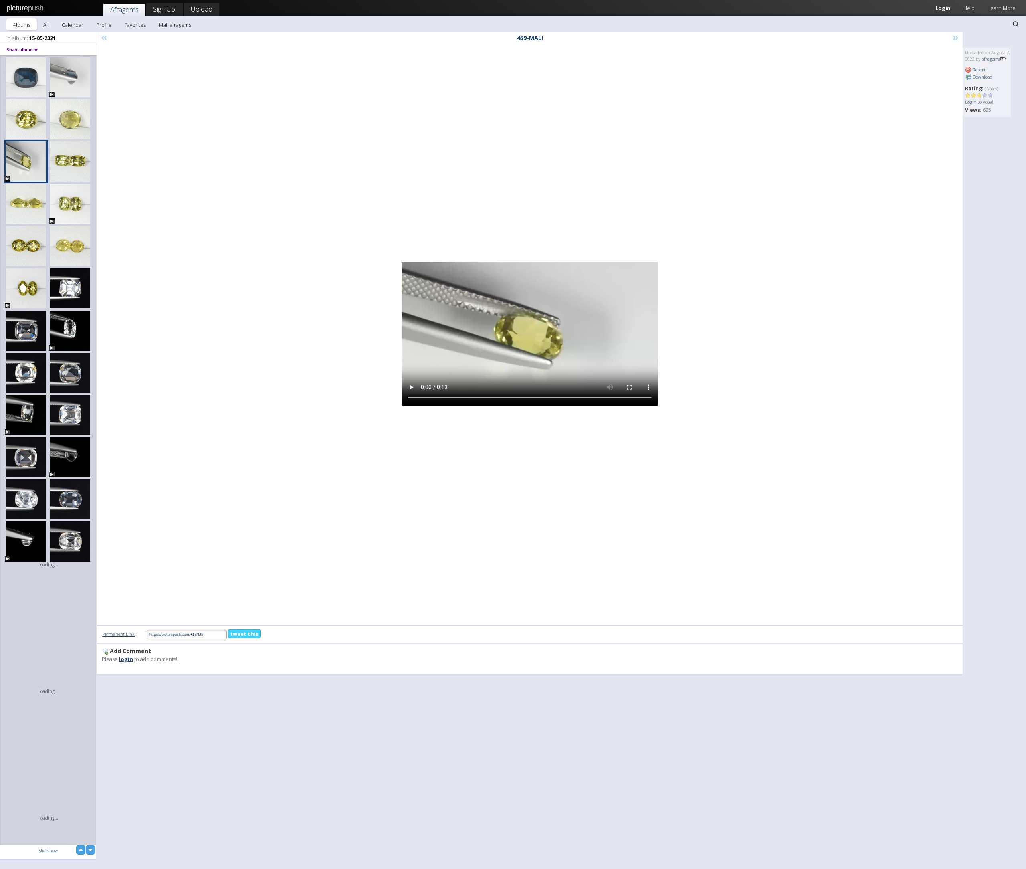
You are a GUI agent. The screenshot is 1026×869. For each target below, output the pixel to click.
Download (981, 77)
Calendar (72, 24)
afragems (991, 59)
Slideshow (48, 850)
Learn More (1002, 8)
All (46, 24)
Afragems (124, 9)
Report (978, 70)
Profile (104, 24)
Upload (201, 9)
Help (969, 8)
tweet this (244, 633)
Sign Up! (164, 9)
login (126, 659)
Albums (21, 24)
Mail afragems (175, 24)
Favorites (135, 24)
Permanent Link (118, 634)
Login (943, 8)
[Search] (1015, 24)
